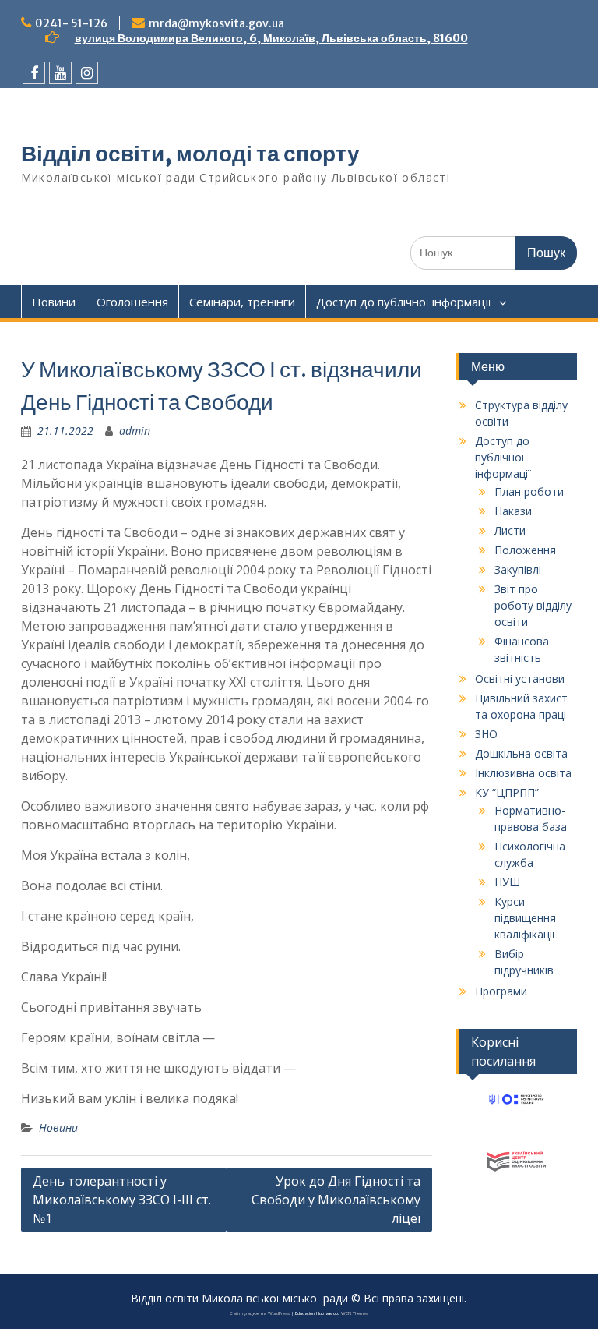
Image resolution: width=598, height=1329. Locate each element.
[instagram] (87, 73)
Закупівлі (517, 569)
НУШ (507, 882)
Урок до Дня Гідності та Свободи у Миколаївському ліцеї (336, 1199)
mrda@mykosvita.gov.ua (216, 23)
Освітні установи (520, 678)
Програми (501, 991)
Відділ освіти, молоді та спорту (190, 154)
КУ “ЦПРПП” (507, 792)
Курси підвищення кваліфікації (525, 918)
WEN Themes (354, 1313)
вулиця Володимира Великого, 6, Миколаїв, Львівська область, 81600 (271, 38)
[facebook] (34, 73)
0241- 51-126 (71, 23)
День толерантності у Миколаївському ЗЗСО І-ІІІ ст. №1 (122, 1199)
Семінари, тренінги (242, 301)
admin (134, 430)
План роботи (529, 491)
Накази (513, 511)
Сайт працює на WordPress (260, 1313)
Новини (54, 301)
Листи (510, 530)
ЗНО (486, 733)
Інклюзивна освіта (523, 772)
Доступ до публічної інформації (403, 301)
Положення (525, 550)
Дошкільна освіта (521, 753)
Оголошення (132, 301)
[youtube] (60, 73)
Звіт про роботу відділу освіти (533, 605)
